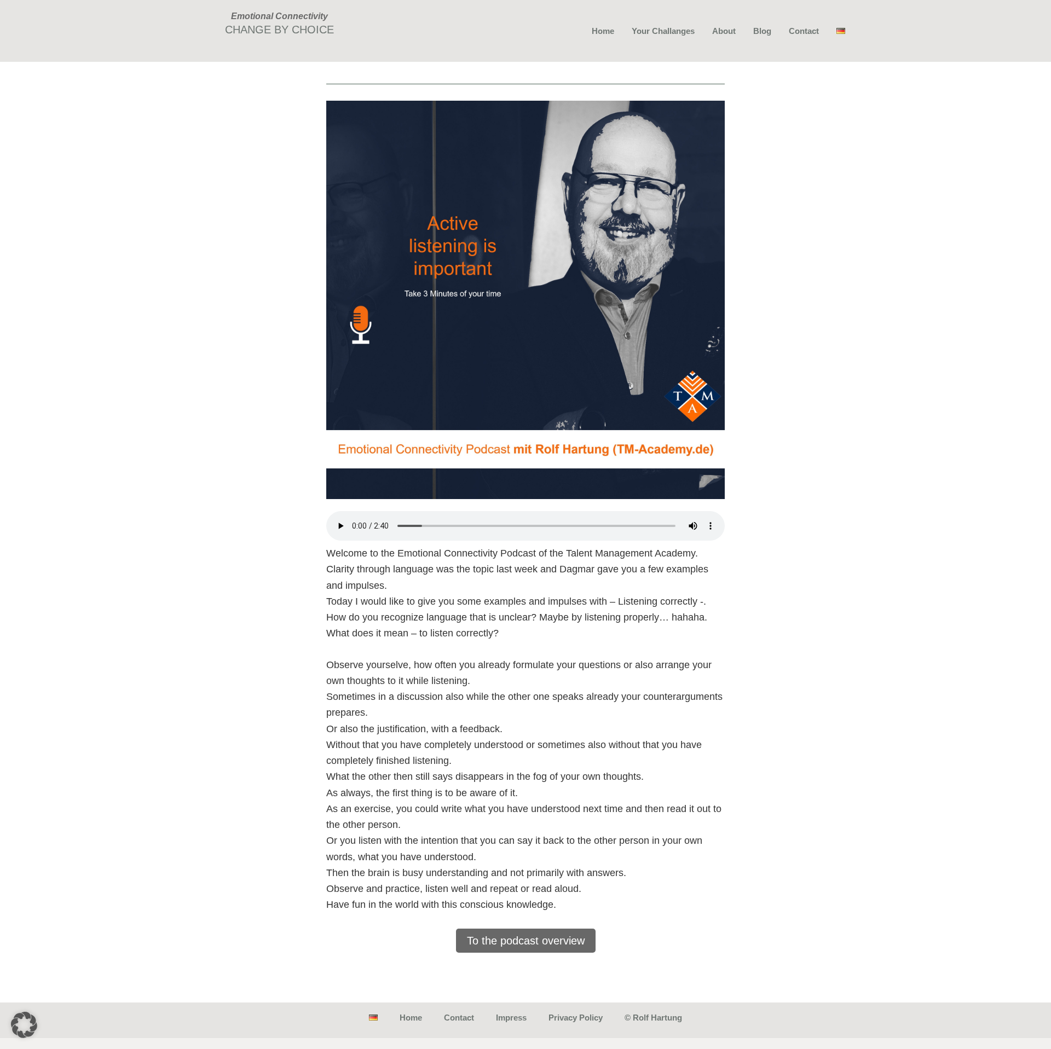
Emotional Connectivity (279, 16)
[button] (24, 1025)
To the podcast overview (526, 941)
